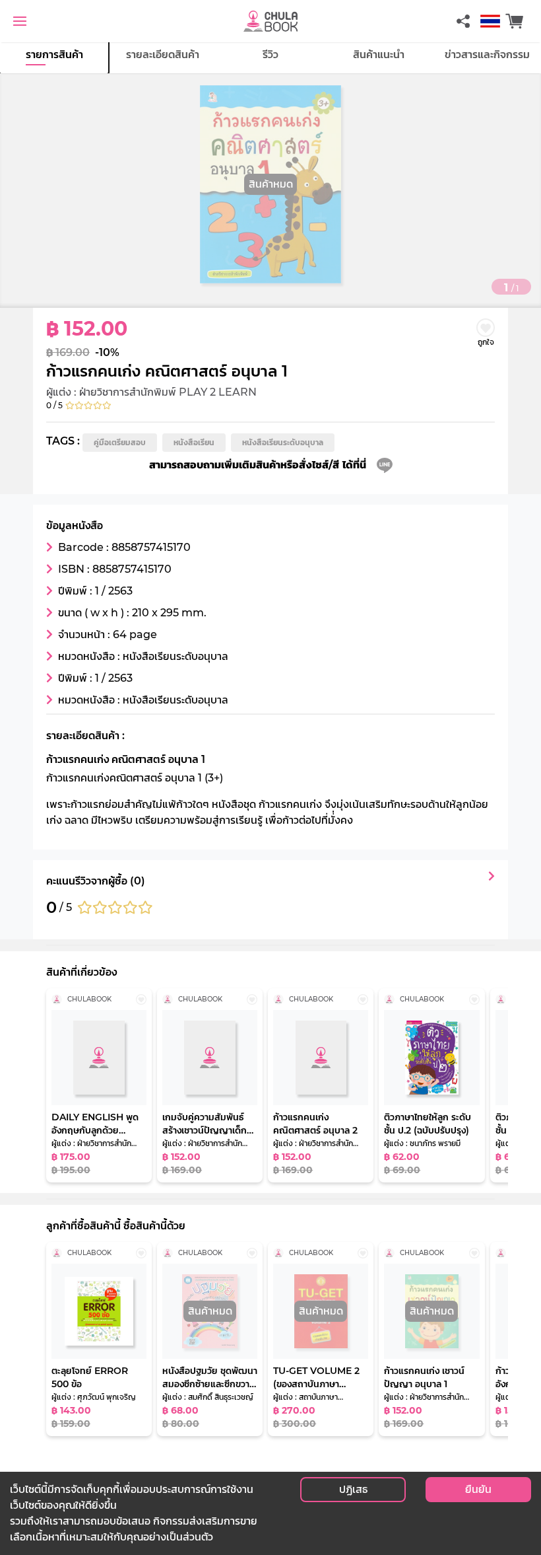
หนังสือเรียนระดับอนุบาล (282, 442)
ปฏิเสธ (353, 1489)
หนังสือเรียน (194, 442)
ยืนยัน (478, 1489)
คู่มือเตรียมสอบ (120, 442)
